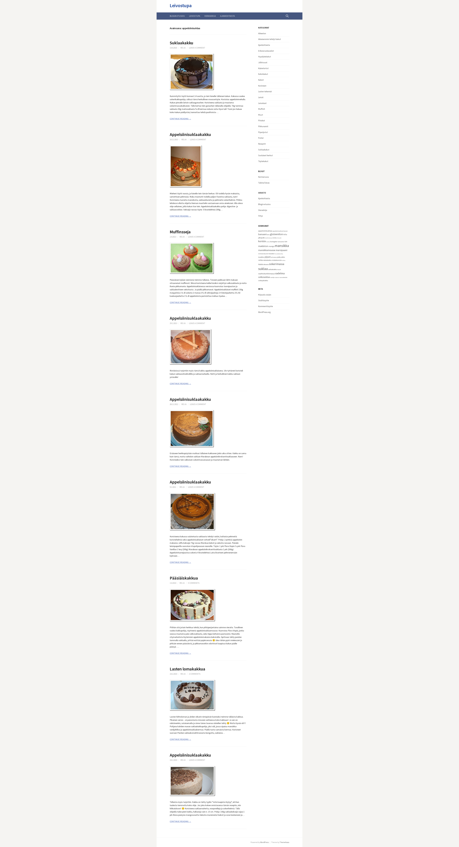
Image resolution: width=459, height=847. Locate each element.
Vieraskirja (210, 16)
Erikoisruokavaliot (266, 51)
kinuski (279, 238)
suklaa (263, 269)
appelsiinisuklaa (265, 231)
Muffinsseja (180, 232)
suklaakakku (272, 269)
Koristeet (262, 85)
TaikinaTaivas (264, 182)
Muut (260, 114)
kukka (268, 242)
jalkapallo (261, 238)
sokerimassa (276, 264)
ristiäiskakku (267, 260)
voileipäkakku (263, 280)
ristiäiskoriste (277, 260)
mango (271, 246)
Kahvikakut (263, 74)
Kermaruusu (263, 177)
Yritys (260, 216)
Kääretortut (263, 68)
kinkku (275, 238)
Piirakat (261, 120)
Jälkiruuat (262, 62)
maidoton (263, 246)
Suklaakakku (181, 43)
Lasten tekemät (265, 91)
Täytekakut (263, 161)
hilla (285, 234)
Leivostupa (181, 5)
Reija (183, 47)
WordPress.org (264, 312)
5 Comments (193, 583)
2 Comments (194, 674)
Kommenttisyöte (265, 306)
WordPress (264, 842)
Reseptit (262, 144)
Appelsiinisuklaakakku (190, 134)
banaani (262, 234)
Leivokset (262, 103)
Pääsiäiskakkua (184, 578)
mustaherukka (279, 254)
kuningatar (273, 242)
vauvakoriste (283, 277)
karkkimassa (268, 238)
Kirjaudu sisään (264, 294)
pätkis (283, 257)
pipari (267, 256)
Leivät (260, 97)
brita (268, 234)
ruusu (260, 264)
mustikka (261, 257)
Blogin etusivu (177, 16)
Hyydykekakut (264, 56)
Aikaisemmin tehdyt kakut (269, 39)
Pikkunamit (263, 126)
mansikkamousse (266, 250)
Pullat (261, 138)
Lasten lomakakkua (187, 669)
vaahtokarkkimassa (266, 273)
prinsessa (274, 257)
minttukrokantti (263, 254)
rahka (260, 260)
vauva (277, 277)
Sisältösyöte (263, 300)
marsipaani (281, 250)
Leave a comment (197, 47)
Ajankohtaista (227, 16)
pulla (278, 257)
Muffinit (261, 109)
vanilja (272, 277)
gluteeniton (276, 234)
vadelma (280, 273)
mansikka (282, 245)
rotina (283, 260)
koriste (262, 241)
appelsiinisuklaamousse (279, 231)
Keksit (261, 80)
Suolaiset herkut (265, 155)
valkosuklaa (264, 277)
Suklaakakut (263, 149)
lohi (286, 242)
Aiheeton (262, 33)
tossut (279, 269)
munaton (271, 254)
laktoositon (281, 242)
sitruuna (266, 264)
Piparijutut (263, 132)
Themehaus (284, 842)
